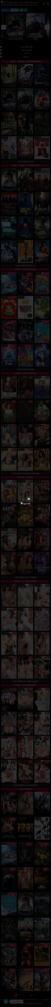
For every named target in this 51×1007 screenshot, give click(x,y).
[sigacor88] (25, 503)
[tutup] (28, 498)
